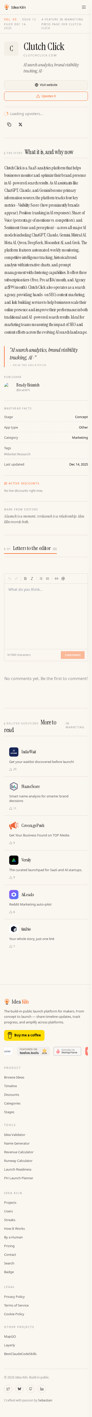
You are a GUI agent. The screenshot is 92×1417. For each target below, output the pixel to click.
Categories (12, 1103)
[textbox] (46, 613)
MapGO (10, 1336)
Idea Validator (14, 1134)
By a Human (13, 1237)
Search (9, 1263)
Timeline (10, 1086)
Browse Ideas (14, 1077)
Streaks (9, 1220)
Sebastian (45, 1400)
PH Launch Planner (18, 1178)
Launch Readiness (17, 1169)
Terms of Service (16, 1305)
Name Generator (17, 1143)
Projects (10, 1202)
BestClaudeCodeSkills (20, 1353)
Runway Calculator (18, 1160)
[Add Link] (56, 578)
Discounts (11, 1094)
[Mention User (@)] (63, 578)
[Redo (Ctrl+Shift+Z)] (16, 578)
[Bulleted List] (41, 578)
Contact (10, 1254)
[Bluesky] (19, 1389)
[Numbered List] (47, 578)
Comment (72, 655)
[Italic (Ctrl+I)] (32, 578)
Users (8, 1211)
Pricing (9, 1246)
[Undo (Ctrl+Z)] (9, 578)
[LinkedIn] (42, 1389)
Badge (9, 1272)
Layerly (9, 1345)
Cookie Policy (14, 1314)
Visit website (48, 85)
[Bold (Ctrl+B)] (25, 578)
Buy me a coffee (27, 1035)
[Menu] (84, 7)
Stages (9, 1112)
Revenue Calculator (18, 1152)
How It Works (14, 1228)
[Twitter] (8, 1389)
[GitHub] (31, 1389)
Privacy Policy (14, 1296)
